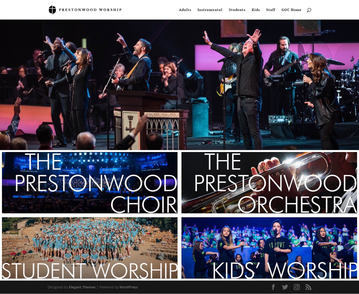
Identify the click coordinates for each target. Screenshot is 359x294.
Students (237, 10)
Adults (185, 10)
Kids (256, 10)
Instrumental (210, 10)
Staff (270, 10)
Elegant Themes (82, 287)
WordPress (128, 287)
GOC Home (292, 10)
